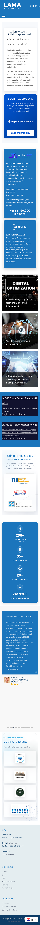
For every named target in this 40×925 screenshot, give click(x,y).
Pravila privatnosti (13, 921)
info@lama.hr (12, 843)
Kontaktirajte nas (8, 881)
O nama (5, 872)
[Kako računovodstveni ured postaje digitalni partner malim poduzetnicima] (20, 369)
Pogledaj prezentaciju (13, 414)
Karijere (5, 885)
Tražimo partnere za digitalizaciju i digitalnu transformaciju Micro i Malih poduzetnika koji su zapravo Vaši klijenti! (19, 433)
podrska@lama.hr (9, 854)
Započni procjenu (20, 132)
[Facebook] (30, 6)
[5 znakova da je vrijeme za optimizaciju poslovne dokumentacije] (20, 293)
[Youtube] (33, 6)
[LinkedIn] (38, 6)
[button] (3, 15)
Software (5, 903)
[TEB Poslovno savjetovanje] (20, 481)
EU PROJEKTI (7, 888)
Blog (4, 875)
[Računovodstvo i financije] (20, 492)
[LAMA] (12, 6)
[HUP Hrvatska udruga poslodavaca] (20, 504)
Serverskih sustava (9, 910)
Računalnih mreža (9, 907)
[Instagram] (36, 6)
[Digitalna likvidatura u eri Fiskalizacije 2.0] (20, 331)
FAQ (3, 878)
